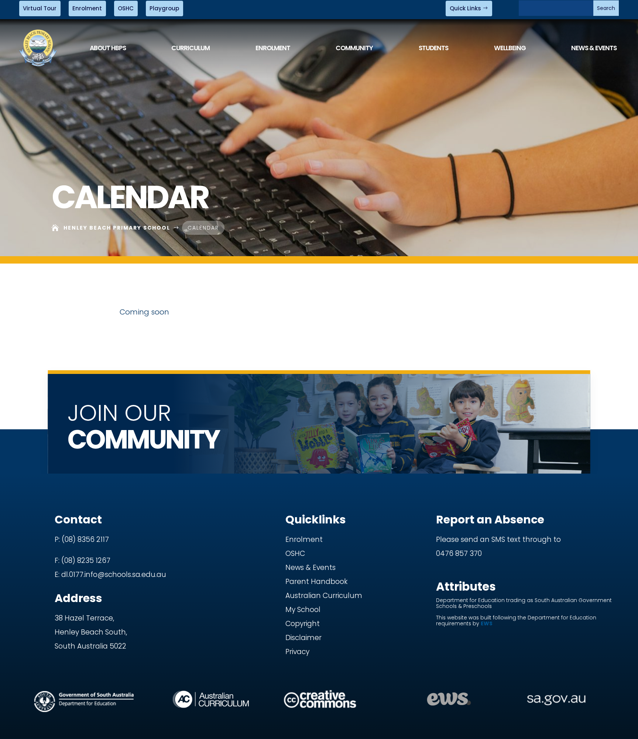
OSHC (126, 8)
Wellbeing (510, 48)
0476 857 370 (459, 553)
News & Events (594, 48)
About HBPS (108, 48)
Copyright (302, 624)
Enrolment (87, 8)
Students (433, 48)
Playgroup (164, 8)
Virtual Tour (39, 8)
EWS (487, 623)
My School (302, 610)
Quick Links (465, 8)
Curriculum (190, 48)
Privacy (297, 652)
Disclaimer (303, 638)
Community (354, 48)
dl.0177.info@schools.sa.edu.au (113, 575)
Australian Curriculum (323, 596)
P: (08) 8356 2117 (82, 539)
